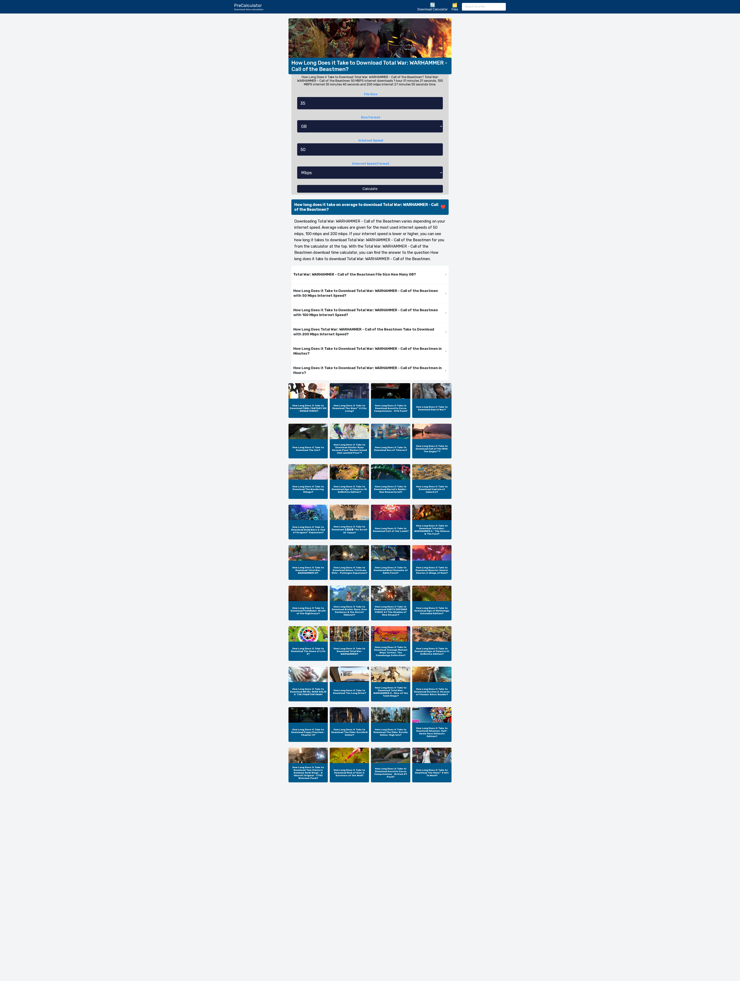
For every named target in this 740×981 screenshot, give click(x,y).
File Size (370, 94)
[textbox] (484, 7)
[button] (370, 275)
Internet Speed (370, 140)
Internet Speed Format (370, 163)
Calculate (370, 189)
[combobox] (484, 7)
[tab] (370, 275)
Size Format (370, 117)
